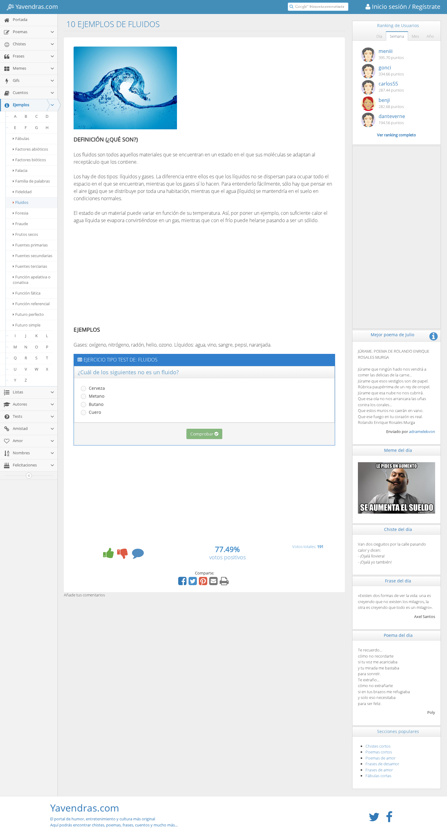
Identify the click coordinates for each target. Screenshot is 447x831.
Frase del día (398, 581)
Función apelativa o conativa (31, 279)
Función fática (27, 293)
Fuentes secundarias (33, 255)
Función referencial (32, 303)
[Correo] (214, 583)
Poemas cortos (379, 752)
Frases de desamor (382, 763)
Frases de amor (379, 770)
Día (379, 36)
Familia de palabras (32, 181)
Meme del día (398, 450)
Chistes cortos (378, 746)
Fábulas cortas (378, 775)
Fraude (21, 223)
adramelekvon (422, 431)
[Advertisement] (234, 86)
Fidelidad (23, 191)
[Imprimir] (225, 583)
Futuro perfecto (29, 314)
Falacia (21, 170)
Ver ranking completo (396, 135)
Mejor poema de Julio (392, 334)
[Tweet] (193, 583)
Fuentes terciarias (31, 266)
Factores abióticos (31, 149)
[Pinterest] (204, 583)
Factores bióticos (30, 159)
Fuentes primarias (31, 245)
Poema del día (398, 635)
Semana (397, 36)
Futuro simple (27, 325)
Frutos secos (26, 234)
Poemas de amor (381, 758)
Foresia (21, 213)
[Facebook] (183, 583)
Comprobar (201, 434)
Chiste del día (398, 529)
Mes (415, 36)
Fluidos (21, 202)
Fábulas (22, 138)
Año (430, 36)
